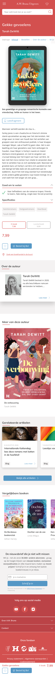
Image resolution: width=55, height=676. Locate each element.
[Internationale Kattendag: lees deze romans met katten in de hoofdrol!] (19, 447)
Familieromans (9, 209)
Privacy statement (15, 658)
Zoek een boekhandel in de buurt (19, 254)
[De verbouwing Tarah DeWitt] (27, 368)
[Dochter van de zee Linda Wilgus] (37, 518)
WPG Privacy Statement (34, 588)
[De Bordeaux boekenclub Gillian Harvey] (13, 520)
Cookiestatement (27, 661)
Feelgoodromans (26, 209)
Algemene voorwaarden (35, 658)
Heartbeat (41, 209)
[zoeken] (50, 12)
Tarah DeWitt (9, 214)
